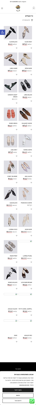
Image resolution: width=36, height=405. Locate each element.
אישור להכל (18, 390)
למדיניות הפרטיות (24, 385)
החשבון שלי (18, 369)
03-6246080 (14, 1)
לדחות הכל (18, 401)
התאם (18, 395)
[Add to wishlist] (31, 48)
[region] (18, 388)
